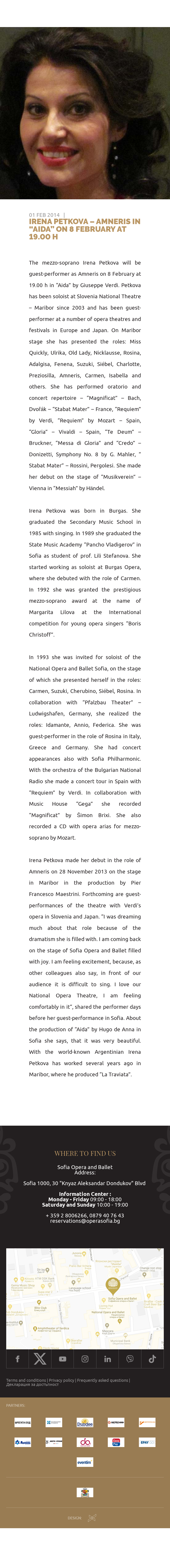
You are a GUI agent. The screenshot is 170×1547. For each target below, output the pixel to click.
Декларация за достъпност (32, 1384)
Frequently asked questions (102, 1380)
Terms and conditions (26, 1380)
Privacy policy (61, 1380)
